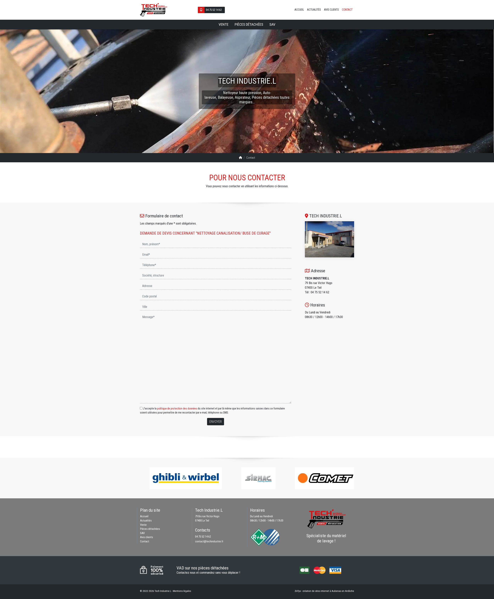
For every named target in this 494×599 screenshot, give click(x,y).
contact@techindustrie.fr (209, 541)
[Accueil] (240, 157)
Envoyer (215, 422)
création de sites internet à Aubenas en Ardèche (328, 590)
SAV (272, 24)
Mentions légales (182, 590)
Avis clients (331, 9)
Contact (347, 9)
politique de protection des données (177, 408)
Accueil (299, 9)
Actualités (314, 9)
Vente (223, 24)
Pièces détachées (249, 24)
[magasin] (329, 239)
